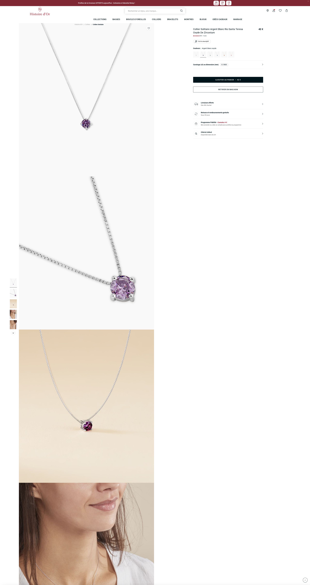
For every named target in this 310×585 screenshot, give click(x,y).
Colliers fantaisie (98, 24)
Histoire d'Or (79, 24)
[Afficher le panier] (285, 11)
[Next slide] (13, 333)
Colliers (87, 24)
